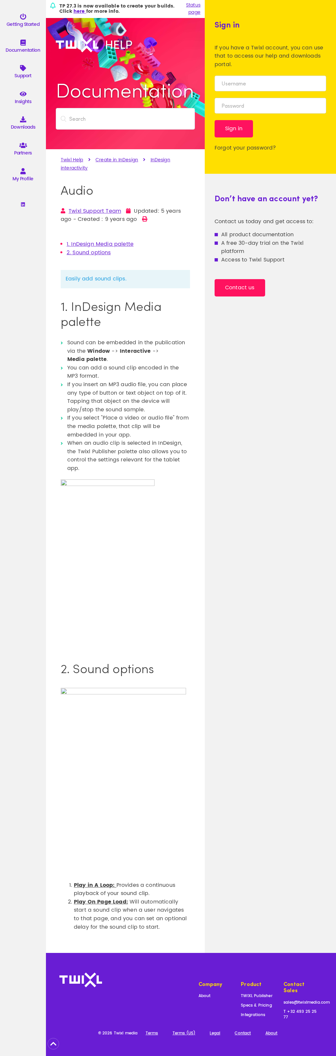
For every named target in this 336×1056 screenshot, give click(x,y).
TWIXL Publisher (256, 996)
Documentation (23, 50)
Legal (215, 1033)
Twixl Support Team (95, 211)
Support (22, 76)
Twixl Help (72, 160)
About (205, 996)
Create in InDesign (116, 160)
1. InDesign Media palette (100, 244)
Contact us (240, 287)
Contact (243, 1033)
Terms (152, 1033)
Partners (23, 153)
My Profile (22, 179)
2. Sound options (89, 252)
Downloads (23, 127)
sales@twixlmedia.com (307, 1003)
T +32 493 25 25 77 (300, 1014)
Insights (23, 101)
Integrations (253, 1015)
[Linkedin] (23, 204)
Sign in (233, 128)
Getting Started (23, 24)
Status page (193, 9)
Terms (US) (184, 1033)
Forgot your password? (245, 148)
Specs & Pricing (256, 1006)
